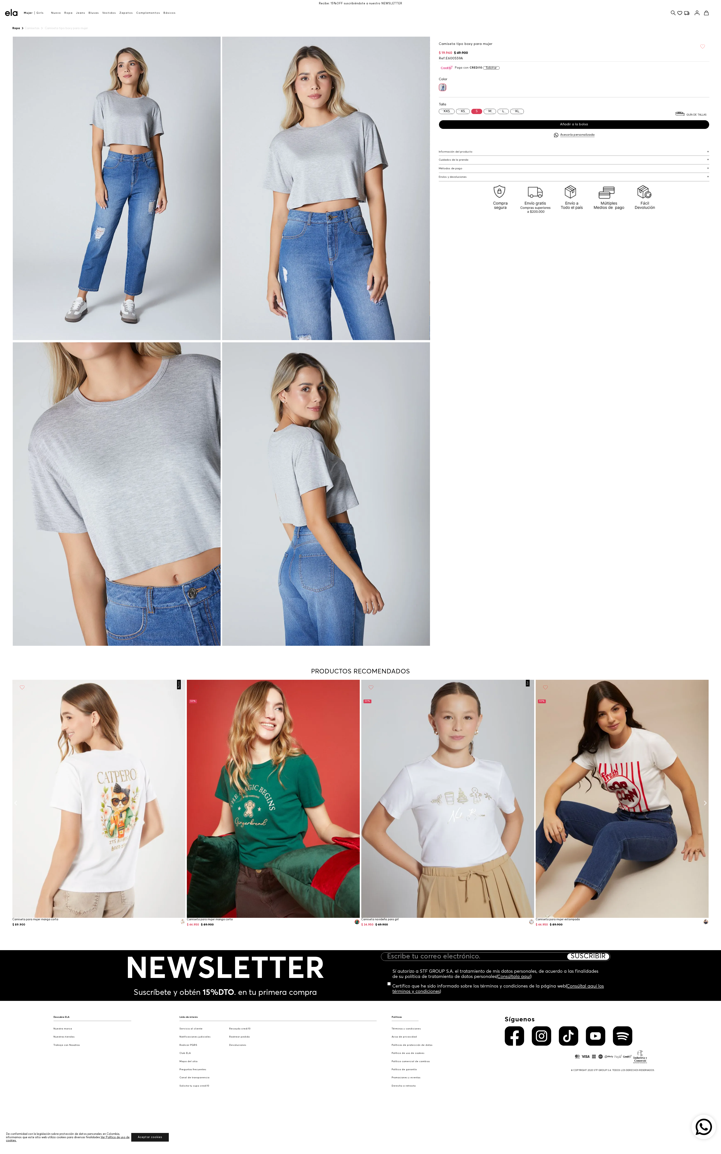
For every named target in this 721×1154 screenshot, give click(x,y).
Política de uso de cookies (408, 1053)
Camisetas (32, 28)
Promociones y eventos (406, 1077)
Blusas (94, 13)
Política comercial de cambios (411, 1061)
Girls (40, 13)
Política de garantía (404, 1069)
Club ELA (185, 1053)
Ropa (68, 13)
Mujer (28, 13)
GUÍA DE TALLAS (696, 114)
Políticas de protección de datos (412, 1045)
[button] (442, 87)
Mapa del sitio (188, 1061)
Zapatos (126, 13)
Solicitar (491, 68)
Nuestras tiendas (64, 1037)
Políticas (397, 1017)
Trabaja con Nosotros (67, 1045)
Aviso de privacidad (404, 1037)
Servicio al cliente (191, 1029)
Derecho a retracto (404, 1086)
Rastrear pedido (239, 1037)
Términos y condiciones (406, 1029)
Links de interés (188, 1017)
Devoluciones (237, 1045)
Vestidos (109, 13)
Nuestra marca (63, 1029)
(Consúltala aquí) (514, 976)
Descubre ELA (61, 1017)
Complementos (148, 13)
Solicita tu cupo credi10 (194, 1086)
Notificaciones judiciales (194, 1037)
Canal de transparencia (194, 1077)
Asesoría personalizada (577, 134)
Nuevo (56, 13)
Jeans (80, 13)
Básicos (170, 13)
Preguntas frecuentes (192, 1069)
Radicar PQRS (188, 1045)
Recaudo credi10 (240, 1029)
